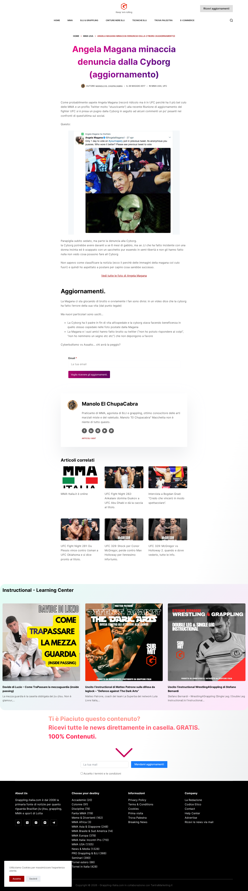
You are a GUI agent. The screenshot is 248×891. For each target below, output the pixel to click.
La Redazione (193, 800)
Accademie (79, 800)
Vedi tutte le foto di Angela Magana (124, 275)
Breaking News (137, 822)
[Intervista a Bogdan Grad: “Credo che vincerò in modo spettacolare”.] (167, 477)
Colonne (77, 804)
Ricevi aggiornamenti (216, 8)
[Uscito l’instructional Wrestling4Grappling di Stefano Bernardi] (206, 642)
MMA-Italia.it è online (74, 494)
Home (57, 20)
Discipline (78, 808)
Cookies (133, 808)
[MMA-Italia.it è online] (80, 477)
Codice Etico (193, 804)
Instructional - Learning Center (38, 590)
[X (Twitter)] (27, 822)
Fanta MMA (79, 813)
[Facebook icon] (84, 430)
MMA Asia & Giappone (86, 826)
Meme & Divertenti (83, 817)
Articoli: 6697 (89, 438)
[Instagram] (36, 822)
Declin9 (33, 878)
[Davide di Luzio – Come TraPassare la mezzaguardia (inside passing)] (41, 642)
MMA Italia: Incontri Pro (87, 840)
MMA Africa (79, 822)
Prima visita (135, 813)
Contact (190, 808)
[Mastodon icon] (111, 430)
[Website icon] (97, 430)
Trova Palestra (163, 20)
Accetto (17, 878)
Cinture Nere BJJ (115, 20)
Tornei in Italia (81, 866)
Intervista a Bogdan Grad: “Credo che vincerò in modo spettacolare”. (166, 498)
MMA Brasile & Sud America (89, 831)
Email (72, 358)
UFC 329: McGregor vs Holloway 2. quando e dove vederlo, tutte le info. (166, 550)
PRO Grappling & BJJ (85, 853)
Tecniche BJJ (139, 20)
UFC (165, 86)
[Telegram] (54, 822)
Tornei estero (80, 862)
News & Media (81, 849)
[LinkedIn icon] (91, 430)
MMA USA (156, 86)
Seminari (77, 857)
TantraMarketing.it (161, 885)
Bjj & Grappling (89, 20)
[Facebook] (18, 822)
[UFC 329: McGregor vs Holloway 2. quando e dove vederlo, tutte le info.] (167, 529)
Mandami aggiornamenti (149, 764)
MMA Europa (80, 835)
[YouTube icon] (104, 430)
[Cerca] (231, 20)
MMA (70, 20)
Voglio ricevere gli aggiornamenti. (89, 374)
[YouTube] (45, 822)
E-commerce (187, 20)
